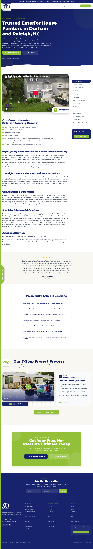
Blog (63, 6)
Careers (73, 519)
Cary (49, 514)
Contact (73, 509)
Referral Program (75, 521)
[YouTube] (10, 525)
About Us (48, 6)
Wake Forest (51, 524)
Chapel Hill (50, 511)
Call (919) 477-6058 (60, 456)
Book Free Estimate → (81, 136)
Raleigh (50, 509)
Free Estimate (85, 6)
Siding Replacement (29, 526)
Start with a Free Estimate (45, 412)
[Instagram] (7, 525)
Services (18, 6)
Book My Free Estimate (37, 456)
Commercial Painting (30, 511)
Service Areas (40, 6)
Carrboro (50, 519)
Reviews (57, 6)
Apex (49, 516)
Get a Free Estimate (13, 52)
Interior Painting (29, 506)
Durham (50, 506)
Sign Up (63, 491)
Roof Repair (28, 521)
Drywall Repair (28, 528)
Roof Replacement (29, 519)
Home (3, 58)
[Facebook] (3, 525)
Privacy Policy (88, 542)
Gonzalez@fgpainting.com (10, 521)
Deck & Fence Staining (30, 516)
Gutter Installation (29, 524)
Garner (49, 528)
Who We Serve (29, 6)
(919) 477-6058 (75, 6)
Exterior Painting (29, 509)
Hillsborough (51, 521)
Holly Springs (51, 526)
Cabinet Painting (29, 514)
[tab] (15, 404)
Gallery (72, 514)
